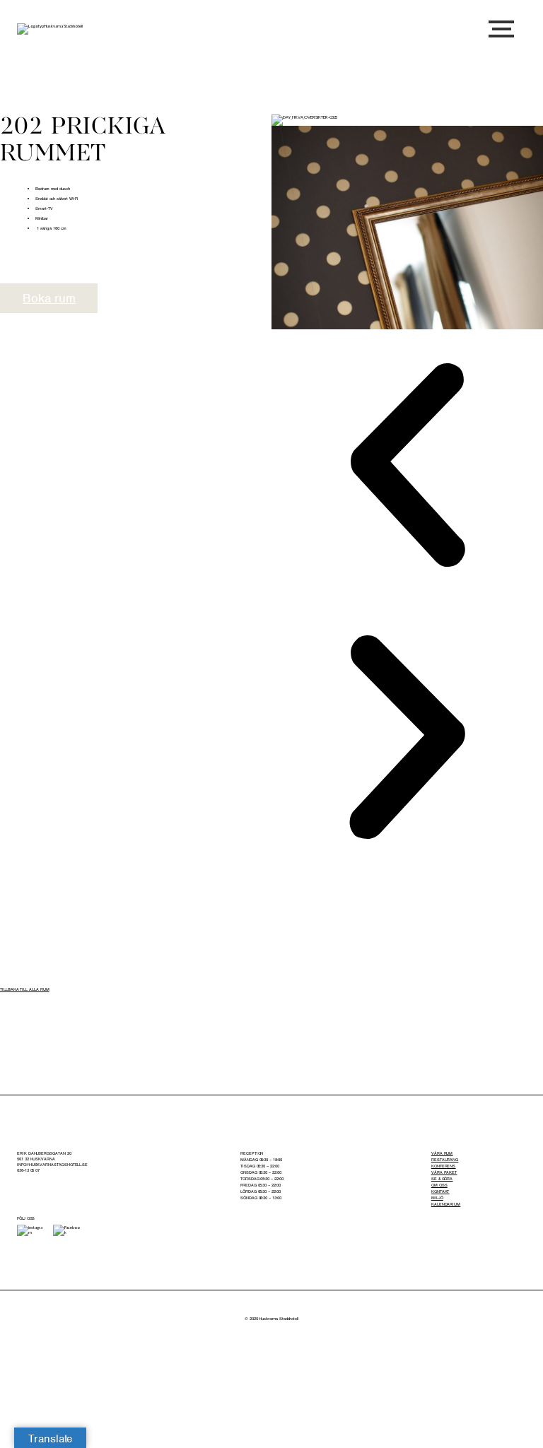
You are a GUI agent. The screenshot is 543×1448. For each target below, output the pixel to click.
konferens (443, 1166)
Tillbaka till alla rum (24, 989)
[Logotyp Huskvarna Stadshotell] (50, 29)
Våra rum (441, 1153)
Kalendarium (445, 1204)
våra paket (444, 1172)
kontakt (440, 1191)
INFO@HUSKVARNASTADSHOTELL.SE (52, 1164)
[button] (407, 465)
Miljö (437, 1198)
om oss (439, 1185)
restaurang (444, 1159)
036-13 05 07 (28, 1170)
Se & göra (441, 1179)
